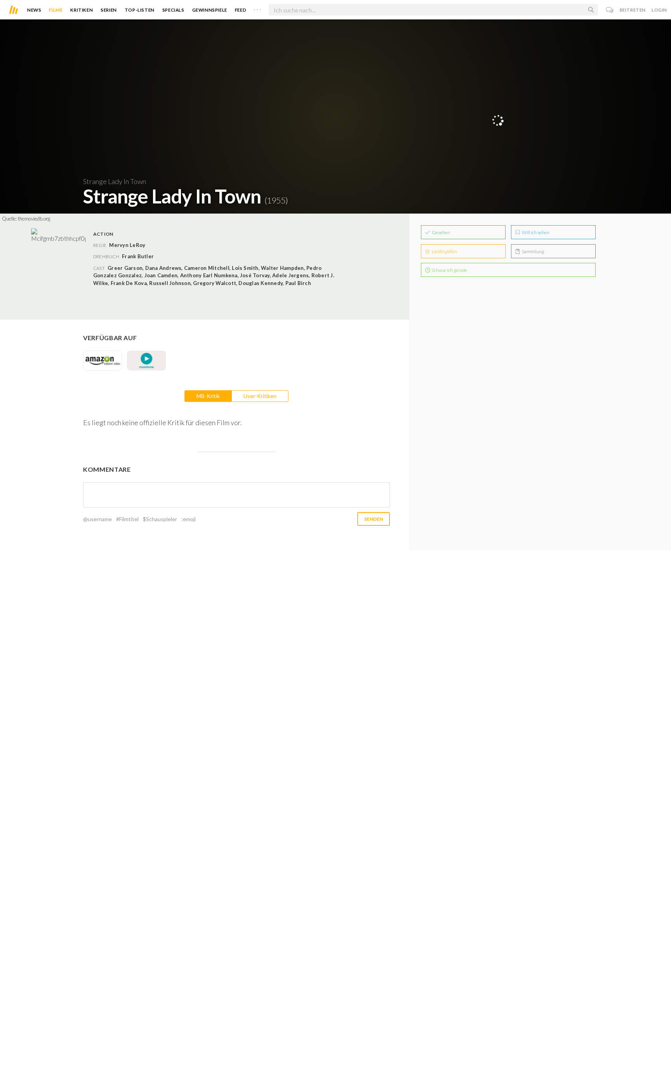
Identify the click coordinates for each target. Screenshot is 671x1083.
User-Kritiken (259, 396)
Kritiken (81, 9)
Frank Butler (138, 256)
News (34, 9)
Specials (173, 9)
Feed (240, 9)
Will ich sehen (535, 232)
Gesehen (440, 232)
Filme (56, 9)
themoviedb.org (34, 219)
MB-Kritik (208, 396)
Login (659, 9)
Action (103, 234)
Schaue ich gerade (449, 270)
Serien (109, 9)
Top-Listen (140, 9)
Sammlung (532, 251)
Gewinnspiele (209, 9)
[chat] (610, 10)
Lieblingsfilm (444, 251)
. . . (257, 8)
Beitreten (633, 9)
